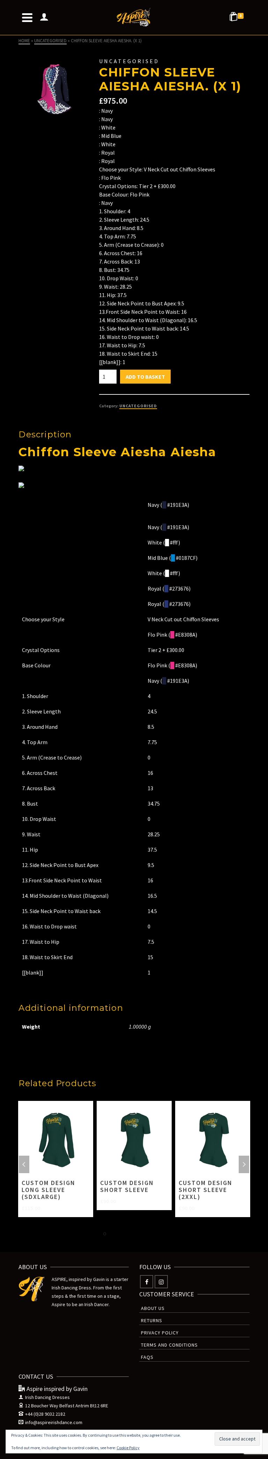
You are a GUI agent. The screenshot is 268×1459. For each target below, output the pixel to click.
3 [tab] (121, 1233)
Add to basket (145, 376)
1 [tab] (104, 1233)
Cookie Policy (128, 1447)
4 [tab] (129, 1233)
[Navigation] (27, 17)
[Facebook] (146, 1281)
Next (244, 1164)
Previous (24, 1164)
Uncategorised (138, 405)
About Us (153, 1308)
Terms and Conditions (169, 1345)
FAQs (147, 1357)
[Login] (44, 17)
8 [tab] (163, 1233)
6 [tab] (146, 1233)
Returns (151, 1320)
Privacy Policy (160, 1333)
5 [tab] (138, 1233)
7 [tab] (154, 1233)
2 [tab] (113, 1233)
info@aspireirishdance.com (53, 1422)
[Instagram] (161, 1281)
